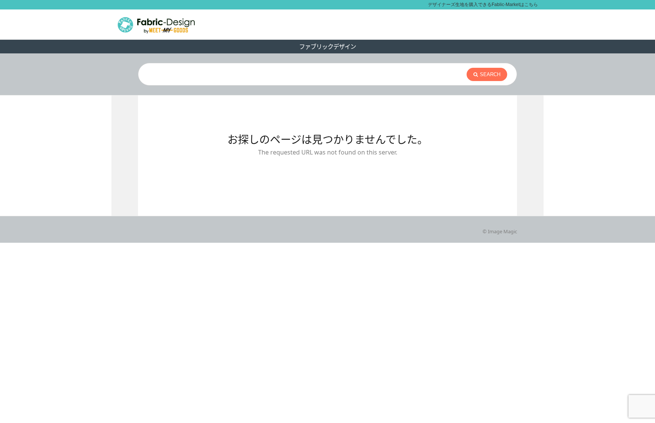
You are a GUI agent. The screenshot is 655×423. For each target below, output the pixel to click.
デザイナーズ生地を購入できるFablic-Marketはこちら (483, 4)
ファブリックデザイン (327, 47)
